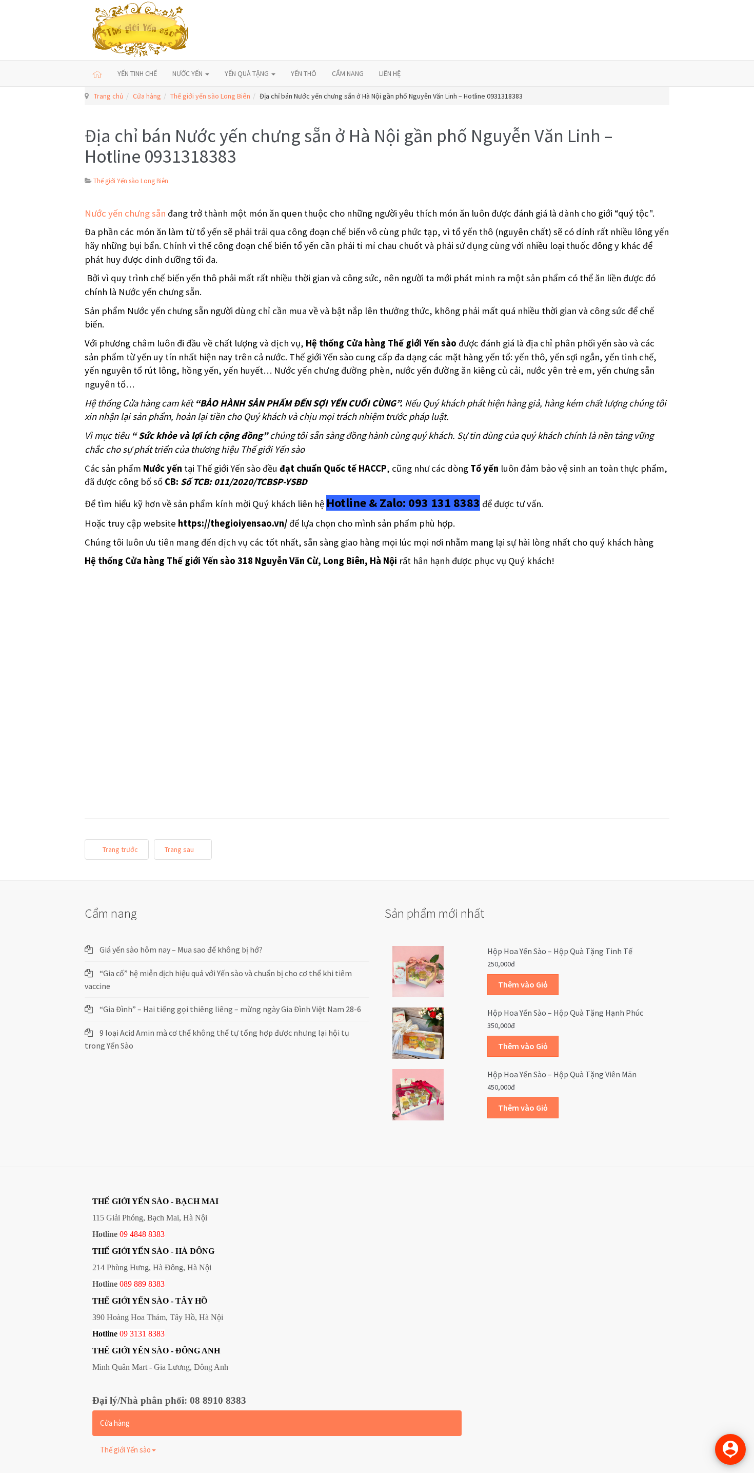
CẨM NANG (348, 73)
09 (124, 1333)
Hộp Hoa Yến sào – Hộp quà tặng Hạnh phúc (565, 1012)
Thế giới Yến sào (125, 1450)
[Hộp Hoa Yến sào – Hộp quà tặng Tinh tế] (418, 971)
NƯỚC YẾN (188, 73)
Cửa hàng (147, 96)
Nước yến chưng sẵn (125, 213)
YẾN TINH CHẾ (137, 73)
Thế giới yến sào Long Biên (210, 96)
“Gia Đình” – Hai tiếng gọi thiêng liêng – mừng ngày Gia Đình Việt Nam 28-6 (230, 1009)
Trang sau (180, 849)
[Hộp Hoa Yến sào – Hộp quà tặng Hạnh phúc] (418, 1032)
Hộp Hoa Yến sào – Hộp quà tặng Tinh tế (559, 951)
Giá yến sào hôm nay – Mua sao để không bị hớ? (181, 949)
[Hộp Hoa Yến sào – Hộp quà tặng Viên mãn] (418, 1094)
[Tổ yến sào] (140, 30)
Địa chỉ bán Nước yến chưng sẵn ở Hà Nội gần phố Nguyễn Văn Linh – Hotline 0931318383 (348, 146)
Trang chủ (109, 96)
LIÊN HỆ (390, 73)
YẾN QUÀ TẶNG (247, 73)
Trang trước (119, 849)
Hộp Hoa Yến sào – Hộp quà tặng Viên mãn (562, 1074)
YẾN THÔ (303, 73)
